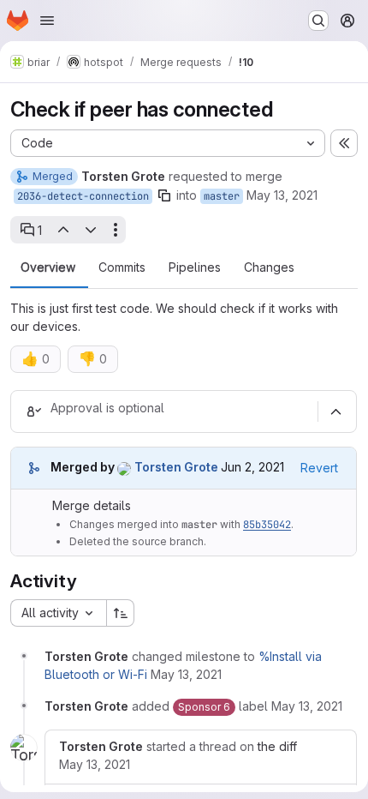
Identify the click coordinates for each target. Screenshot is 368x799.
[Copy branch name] (164, 195)
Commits (121, 267)
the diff (277, 746)
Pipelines (195, 267)
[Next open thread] (90, 229)
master (222, 196)
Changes (269, 267)
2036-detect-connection (83, 196)
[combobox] (58, 613)
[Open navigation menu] (47, 20)
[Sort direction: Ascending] (120, 613)
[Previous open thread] (62, 229)
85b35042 (267, 525)
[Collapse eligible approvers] (335, 411)
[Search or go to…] (318, 20)
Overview (48, 267)
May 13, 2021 (282, 195)
